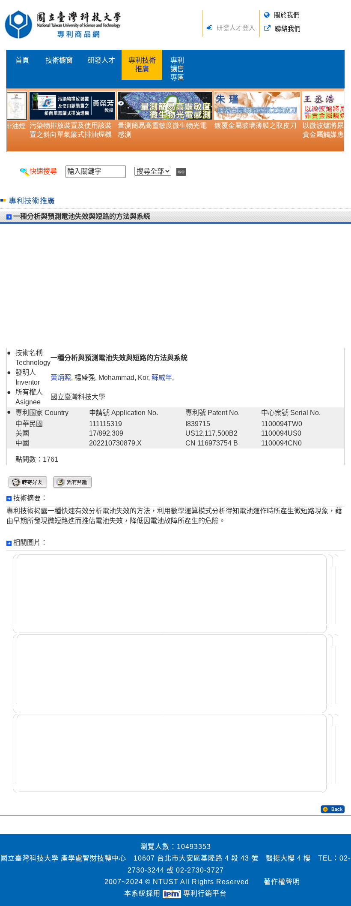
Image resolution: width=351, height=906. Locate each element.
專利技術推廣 (142, 64)
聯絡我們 (287, 28)
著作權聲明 (282, 881)
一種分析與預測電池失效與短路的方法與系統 (81, 216)
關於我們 (287, 14)
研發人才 (101, 60)
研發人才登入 (236, 27)
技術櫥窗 (59, 60)
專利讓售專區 (177, 69)
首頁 (22, 60)
